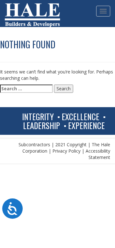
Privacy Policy (66, 151)
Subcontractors (34, 144)
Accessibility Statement (98, 154)
